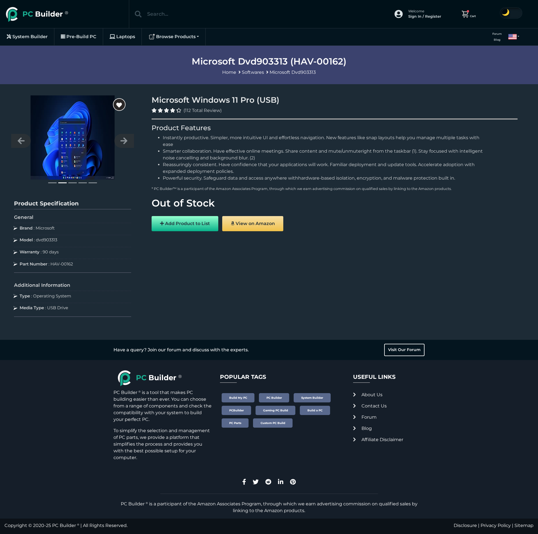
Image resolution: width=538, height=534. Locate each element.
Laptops (125, 36)
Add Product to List (187, 223)
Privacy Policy (496, 525)
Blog (497, 40)
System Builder (29, 36)
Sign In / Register (424, 16)
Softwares (253, 72)
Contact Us (373, 406)
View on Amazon (255, 223)
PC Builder (64, 525)
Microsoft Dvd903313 (293, 72)
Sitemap (524, 525)
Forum (497, 34)
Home (229, 72)
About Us (371, 394)
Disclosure (465, 525)
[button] (511, 37)
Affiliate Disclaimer (381, 439)
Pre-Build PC (80, 36)
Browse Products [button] (175, 36)
